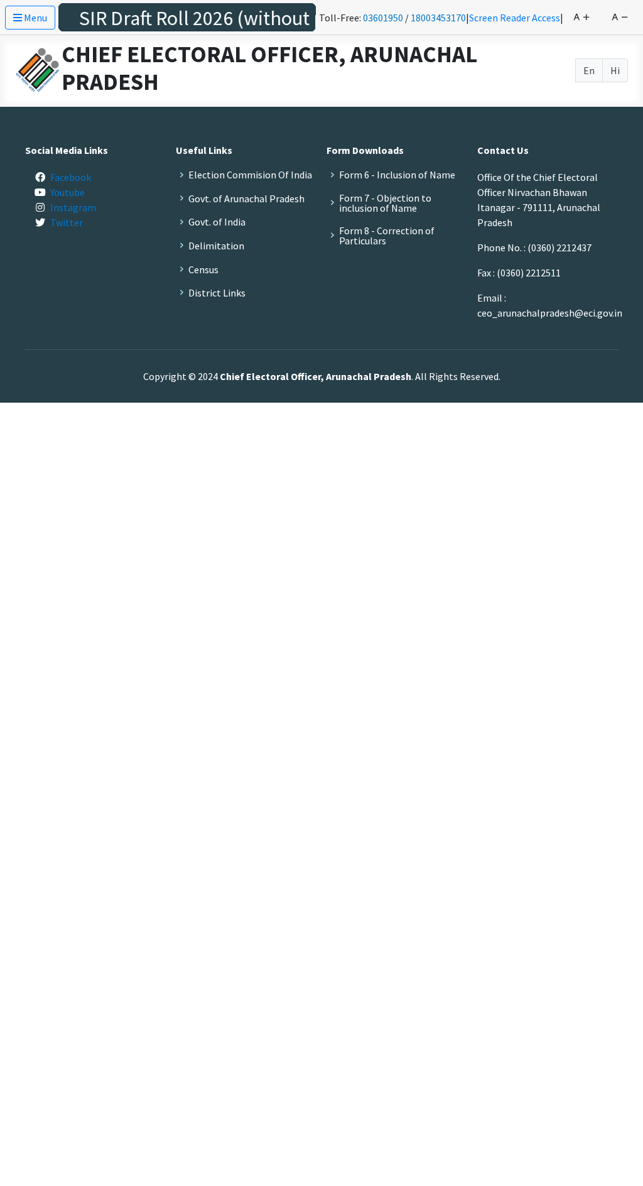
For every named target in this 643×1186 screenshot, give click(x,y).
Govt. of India (217, 222)
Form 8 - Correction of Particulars (387, 236)
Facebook (70, 177)
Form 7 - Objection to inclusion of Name (385, 203)
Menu (34, 17)
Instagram (73, 207)
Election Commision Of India (250, 175)
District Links (217, 293)
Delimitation (216, 246)
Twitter (66, 222)
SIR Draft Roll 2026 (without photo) (217, 18)
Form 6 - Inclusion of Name (397, 175)
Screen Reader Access (514, 17)
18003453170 (438, 17)
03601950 (383, 17)
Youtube (67, 192)
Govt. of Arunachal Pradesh (246, 198)
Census (203, 269)
